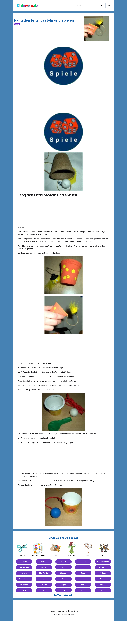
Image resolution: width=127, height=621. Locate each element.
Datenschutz (62, 611)
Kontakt (70, 611)
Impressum (53, 611)
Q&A (76, 611)
